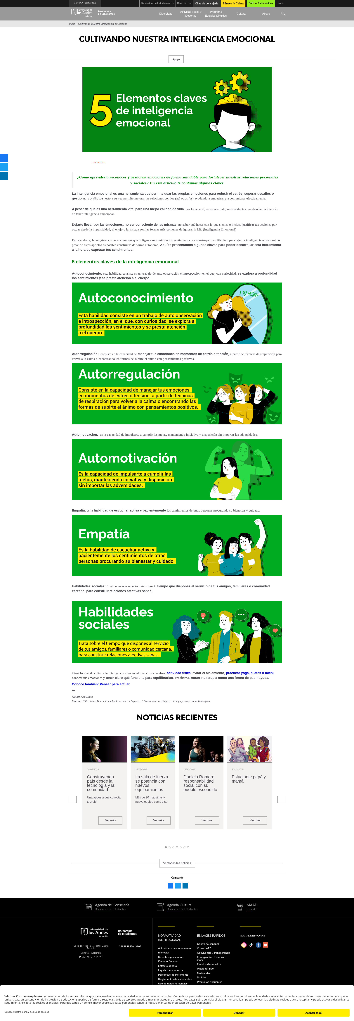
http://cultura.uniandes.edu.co (177, 907)
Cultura (241, 13)
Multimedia (203, 973)
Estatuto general (167, 966)
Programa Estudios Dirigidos (216, 13)
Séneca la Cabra (233, 3)
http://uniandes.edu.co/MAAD (247, 907)
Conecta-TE (204, 948)
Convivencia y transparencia (213, 952)
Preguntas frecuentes (209, 982)
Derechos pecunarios (170, 957)
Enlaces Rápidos (211, 935)
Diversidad (165, 13)
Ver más (110, 820)
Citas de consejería (206, 3)
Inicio (280, 3)
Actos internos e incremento (174, 948)
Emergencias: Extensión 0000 (211, 958)
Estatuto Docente (168, 961)
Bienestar (163, 952)
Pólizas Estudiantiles (261, 3)
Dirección (182, 3)
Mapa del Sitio (205, 968)
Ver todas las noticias (177, 863)
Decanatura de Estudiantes (155, 3)
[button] (166, 847)
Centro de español (208, 944)
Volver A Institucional (85, 3)
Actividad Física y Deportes (191, 13)
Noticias (201, 977)
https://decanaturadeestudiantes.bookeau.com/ (107, 907)
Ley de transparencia (170, 970)
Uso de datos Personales (173, 983)
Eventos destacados (209, 964)
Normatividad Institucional (169, 937)
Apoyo (266, 13)
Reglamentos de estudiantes (175, 979)
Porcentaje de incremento (173, 974)
